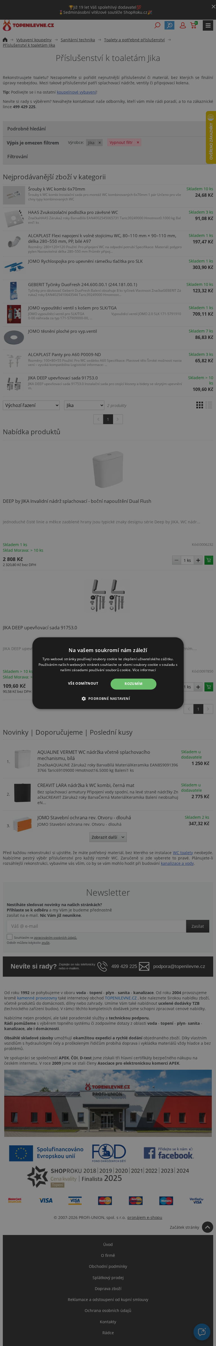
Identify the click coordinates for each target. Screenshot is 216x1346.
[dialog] (108, 673)
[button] (108, 698)
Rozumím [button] (133, 684)
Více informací (144, 670)
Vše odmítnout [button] (83, 683)
